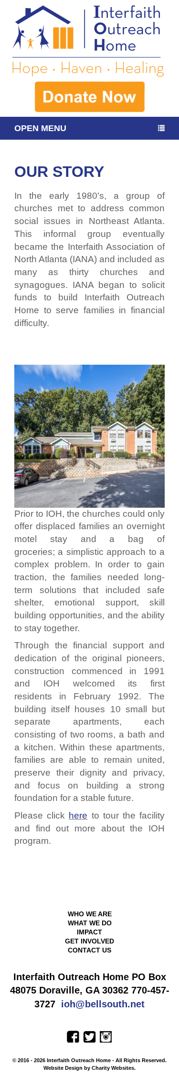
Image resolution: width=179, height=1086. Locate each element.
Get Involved (89, 941)
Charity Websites (113, 1068)
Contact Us (89, 950)
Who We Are (90, 914)
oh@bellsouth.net (104, 1004)
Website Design (63, 1068)
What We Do (90, 923)
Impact (89, 932)
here (78, 815)
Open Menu (40, 128)
